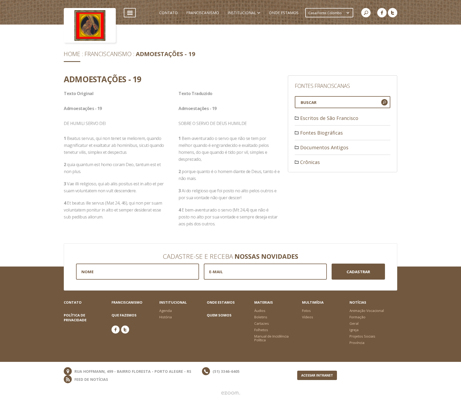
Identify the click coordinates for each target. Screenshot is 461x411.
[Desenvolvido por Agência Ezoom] (230, 393)
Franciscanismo (108, 54)
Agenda (165, 310)
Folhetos (261, 329)
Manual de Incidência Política (271, 338)
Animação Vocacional (366, 310)
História (165, 317)
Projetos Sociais (362, 336)
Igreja (354, 329)
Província (356, 342)
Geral (354, 323)
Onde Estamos (221, 302)
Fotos (306, 310)
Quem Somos (219, 315)
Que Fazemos (124, 315)
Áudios (259, 310)
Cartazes (261, 323)
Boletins (260, 317)
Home (72, 54)
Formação (357, 317)
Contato (73, 302)
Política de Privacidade (75, 317)
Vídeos (307, 317)
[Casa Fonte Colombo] (90, 25)
